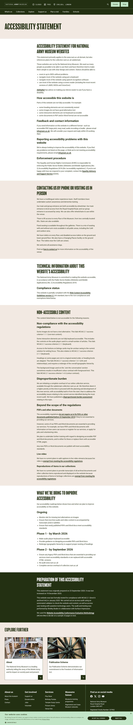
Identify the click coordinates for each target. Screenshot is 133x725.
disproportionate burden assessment (77, 397)
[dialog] (66, 718)
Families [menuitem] (66, 12)
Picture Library (50, 706)
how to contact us (50, 249)
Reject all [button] (118, 718)
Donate (115, 4)
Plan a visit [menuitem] (54, 12)
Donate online (29, 699)
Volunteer (28, 706)
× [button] (131, 713)
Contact (7, 702)
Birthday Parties (50, 699)
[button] (44, 722)
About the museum (11, 696)
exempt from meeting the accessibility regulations (63, 461)
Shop (124, 4)
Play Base (48, 696)
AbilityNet (41, 90)
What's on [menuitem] (8, 12)
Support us (28, 696)
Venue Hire (48, 709)
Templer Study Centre (52, 702)
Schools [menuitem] (76, 12)
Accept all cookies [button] (98, 718)
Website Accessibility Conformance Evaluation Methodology (70, 613)
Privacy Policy (46, 719)
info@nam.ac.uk (43, 131)
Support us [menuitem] (42, 12)
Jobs (26, 702)
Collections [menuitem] (20, 12)
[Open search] (108, 4)
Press (6, 699)
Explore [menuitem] (31, 12)
